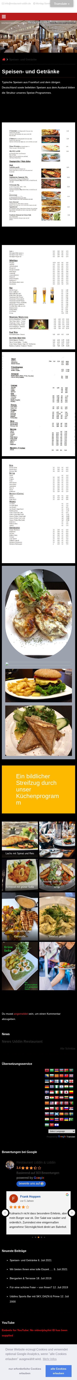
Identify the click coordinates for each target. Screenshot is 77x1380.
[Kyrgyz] (56, 1098)
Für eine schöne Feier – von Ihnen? (31, 1287)
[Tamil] (47, 1119)
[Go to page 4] (41, 1237)
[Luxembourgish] (71, 1098)
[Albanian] (47, 1070)
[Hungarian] (71, 1087)
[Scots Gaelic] (56, 1114)
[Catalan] (56, 1076)
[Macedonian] (47, 1103)
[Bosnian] (47, 1076)
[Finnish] (56, 1081)
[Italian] (61, 1092)
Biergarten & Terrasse (23, 1278)
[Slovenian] (52, 1114)
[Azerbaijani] (61, 1070)
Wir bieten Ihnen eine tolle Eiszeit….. (31, 1269)
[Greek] (52, 1087)
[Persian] (47, 1109)
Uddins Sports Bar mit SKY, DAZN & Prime (35, 1296)
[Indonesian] (52, 1092)
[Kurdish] (52, 1098)
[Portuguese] (56, 1109)
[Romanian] (61, 1109)
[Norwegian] (66, 1103)
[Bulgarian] (52, 1076)
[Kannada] (71, 1092)
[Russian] (66, 1109)
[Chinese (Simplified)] (61, 1076)
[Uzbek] (47, 1125)
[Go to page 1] (32, 1237)
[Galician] (66, 1081)
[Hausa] (56, 1087)
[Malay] (52, 1103)
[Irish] (56, 1092)
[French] (61, 1081)
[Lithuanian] (66, 1098)
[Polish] (52, 1109)
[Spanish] (61, 1114)
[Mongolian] (61, 1103)
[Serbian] (71, 1109)
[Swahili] (66, 1114)
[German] (47, 1087)
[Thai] (56, 1119)
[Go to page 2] (35, 1237)
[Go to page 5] (44, 1237)
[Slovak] (47, 1114)
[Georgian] (71, 1081)
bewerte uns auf (29, 1183)
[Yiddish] (56, 1125)
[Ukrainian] (66, 1119)
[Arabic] (52, 1070)
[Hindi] (66, 1087)
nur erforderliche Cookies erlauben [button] (25, 1371)
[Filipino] (52, 1081)
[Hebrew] (61, 1087)
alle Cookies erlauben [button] (58, 1371)
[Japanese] (66, 1092)
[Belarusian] (66, 1070)
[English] (71, 1076)
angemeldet (21, 1013)
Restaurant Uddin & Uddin (36, 1162)
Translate (71, 1137)
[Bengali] (71, 1070)
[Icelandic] (47, 1092)
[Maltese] (56, 1103)
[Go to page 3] (38, 1237)
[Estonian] (47, 1081)
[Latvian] (61, 1098)
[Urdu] (71, 1119)
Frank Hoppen (30, 1196)
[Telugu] (52, 1119)
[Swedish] (71, 1114)
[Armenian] (56, 1070)
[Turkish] (61, 1119)
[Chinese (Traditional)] (66, 1076)
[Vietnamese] (52, 1125)
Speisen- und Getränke (23, 1260)
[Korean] (47, 1098)
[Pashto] (71, 1103)
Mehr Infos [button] (50, 1359)
